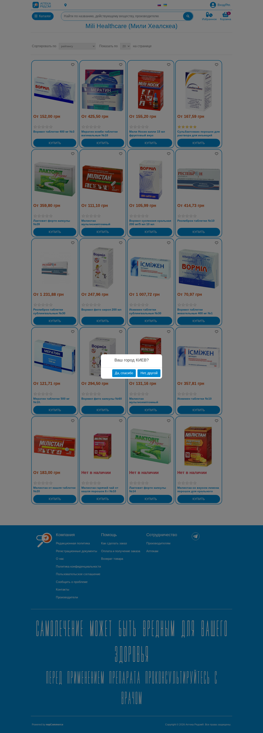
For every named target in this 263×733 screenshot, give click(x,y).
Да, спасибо (124, 373)
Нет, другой (149, 373)
